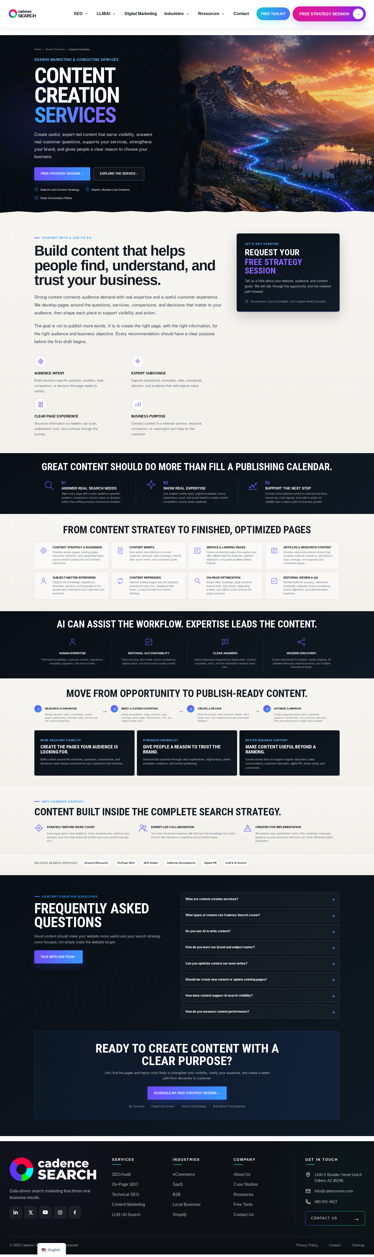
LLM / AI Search (126, 1214)
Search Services (55, 49)
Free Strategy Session (330, 14)
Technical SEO (125, 1194)
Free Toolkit (273, 14)
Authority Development (181, 862)
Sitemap (358, 1245)
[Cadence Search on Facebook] (75, 1212)
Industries (174, 13)
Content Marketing (128, 1204)
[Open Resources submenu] (223, 14)
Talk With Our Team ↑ (58, 957)
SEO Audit (121, 1174)
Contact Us (244, 1214)
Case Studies (246, 1184)
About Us (242, 1174)
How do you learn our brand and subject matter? (220, 947)
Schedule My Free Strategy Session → (187, 1093)
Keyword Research (96, 862)
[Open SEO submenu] (86, 14)
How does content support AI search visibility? (219, 995)
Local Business (186, 1204)
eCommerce (184, 1174)
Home (37, 49)
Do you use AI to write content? (208, 931)
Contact (241, 13)
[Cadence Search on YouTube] (45, 1212)
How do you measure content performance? (217, 1011)
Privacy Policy (307, 1245)
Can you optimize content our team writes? (216, 963)
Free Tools (243, 1204)
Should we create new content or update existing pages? (226, 979)
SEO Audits (150, 862)
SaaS (178, 1184)
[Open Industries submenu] (187, 14)
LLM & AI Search (236, 862)
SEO (78, 13)
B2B (177, 1194)
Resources (208, 13)
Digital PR (210, 862)
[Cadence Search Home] (53, 1169)
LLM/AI (103, 13)
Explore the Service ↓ (119, 173)
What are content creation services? (211, 899)
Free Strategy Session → (62, 173)
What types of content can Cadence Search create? (222, 915)
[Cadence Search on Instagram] (60, 1212)
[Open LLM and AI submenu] (114, 14)
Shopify (179, 1214)
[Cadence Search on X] (30, 1212)
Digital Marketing (141, 13)
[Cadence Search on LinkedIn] (16, 1212)
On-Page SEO (125, 862)
